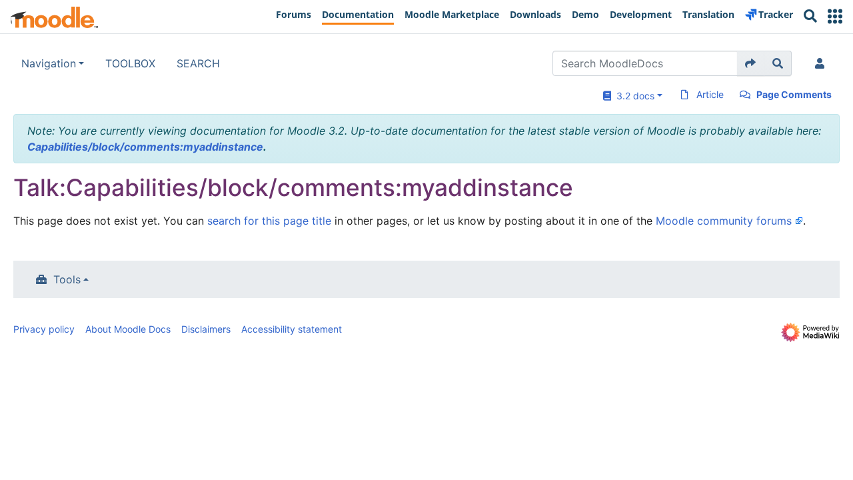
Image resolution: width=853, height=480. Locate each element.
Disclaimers (206, 329)
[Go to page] (750, 63)
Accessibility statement (291, 329)
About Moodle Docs (128, 329)
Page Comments (794, 94)
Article (710, 94)
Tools (67, 279)
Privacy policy (44, 329)
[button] (835, 16)
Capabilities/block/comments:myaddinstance (145, 146)
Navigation (48, 63)
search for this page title (269, 220)
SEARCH (198, 63)
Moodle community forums (724, 220)
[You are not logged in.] (822, 63)
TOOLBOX (130, 63)
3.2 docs (632, 95)
